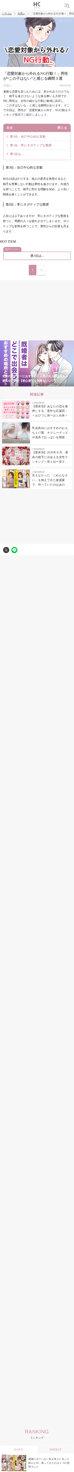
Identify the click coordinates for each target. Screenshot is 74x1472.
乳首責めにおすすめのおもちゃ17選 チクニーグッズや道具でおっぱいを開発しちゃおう (50, 433)
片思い (21, 13)
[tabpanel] (37, 363)
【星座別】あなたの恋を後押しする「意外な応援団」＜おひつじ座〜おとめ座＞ (50, 411)
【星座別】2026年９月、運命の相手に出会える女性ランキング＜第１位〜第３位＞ (50, 457)
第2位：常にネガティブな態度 (31, 145)
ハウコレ (7, 13)
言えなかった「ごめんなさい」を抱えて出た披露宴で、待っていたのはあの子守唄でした (50, 480)
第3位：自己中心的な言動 (28, 136)
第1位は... (17, 154)
